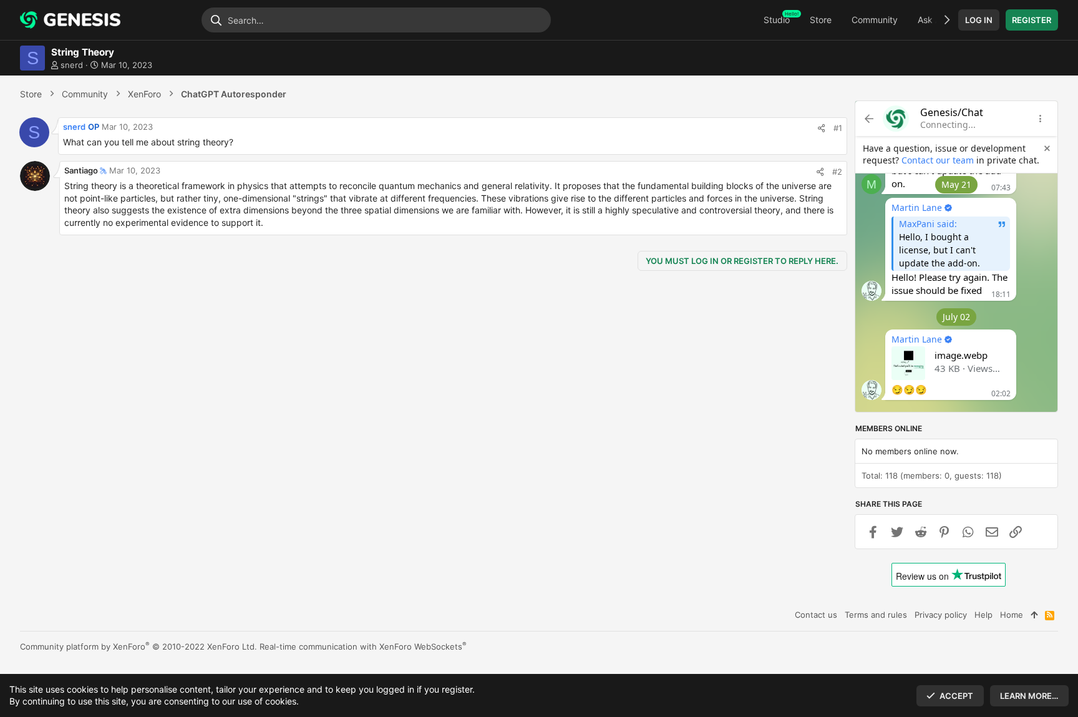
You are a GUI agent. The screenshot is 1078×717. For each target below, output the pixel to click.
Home (1011, 615)
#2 (837, 172)
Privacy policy (941, 615)
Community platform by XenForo (138, 646)
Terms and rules (876, 615)
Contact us (816, 615)
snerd (72, 65)
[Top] (1034, 614)
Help (983, 615)
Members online (888, 429)
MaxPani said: (928, 224)
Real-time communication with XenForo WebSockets (363, 646)
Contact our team (937, 160)
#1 (837, 128)
